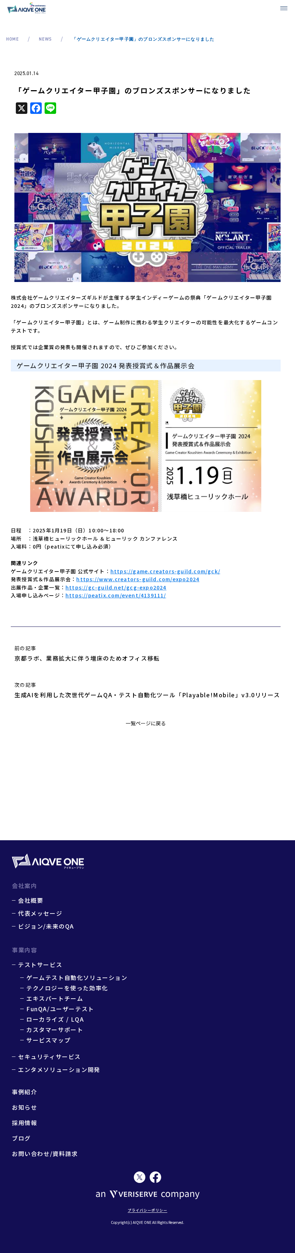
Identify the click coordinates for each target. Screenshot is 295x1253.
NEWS (45, 39)
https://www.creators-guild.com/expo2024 (137, 579)
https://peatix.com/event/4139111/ (115, 595)
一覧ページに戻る (146, 723)
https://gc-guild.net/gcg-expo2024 (116, 587)
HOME (12, 39)
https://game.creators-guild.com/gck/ (165, 571)
